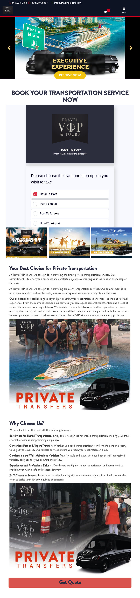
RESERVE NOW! (70, 69)
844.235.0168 (19, 3)
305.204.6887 (40, 3)
